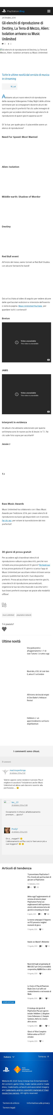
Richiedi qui (44, 565)
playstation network (24, 615)
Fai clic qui (7, 520)
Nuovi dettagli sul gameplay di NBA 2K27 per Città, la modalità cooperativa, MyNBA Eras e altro (39, 966)
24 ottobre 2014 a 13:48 (20, 805)
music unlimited (8, 615)
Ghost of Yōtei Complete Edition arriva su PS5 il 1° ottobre (37, 1034)
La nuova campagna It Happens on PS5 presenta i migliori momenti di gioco (39, 922)
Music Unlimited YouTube (30, 306)
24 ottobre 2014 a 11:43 (17, 773)
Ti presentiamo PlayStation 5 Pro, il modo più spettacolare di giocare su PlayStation (39, 877)
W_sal (13, 86)
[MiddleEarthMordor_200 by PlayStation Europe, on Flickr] (26, 210)
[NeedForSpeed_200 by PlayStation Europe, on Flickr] (26, 150)
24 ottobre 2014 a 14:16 (19, 832)
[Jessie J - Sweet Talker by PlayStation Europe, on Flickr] (26, 457)
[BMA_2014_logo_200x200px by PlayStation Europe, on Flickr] (26, 535)
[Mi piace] (35, 887)
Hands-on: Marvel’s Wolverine (38, 941)
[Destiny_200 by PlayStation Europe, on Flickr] (26, 240)
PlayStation (15, 11)
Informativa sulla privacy (38, 1103)
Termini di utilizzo (11, 1103)
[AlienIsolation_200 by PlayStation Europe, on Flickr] (26, 180)
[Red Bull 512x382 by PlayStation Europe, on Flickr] (26, 282)
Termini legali (9, 1107)
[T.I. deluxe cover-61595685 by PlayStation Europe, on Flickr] (26, 487)
